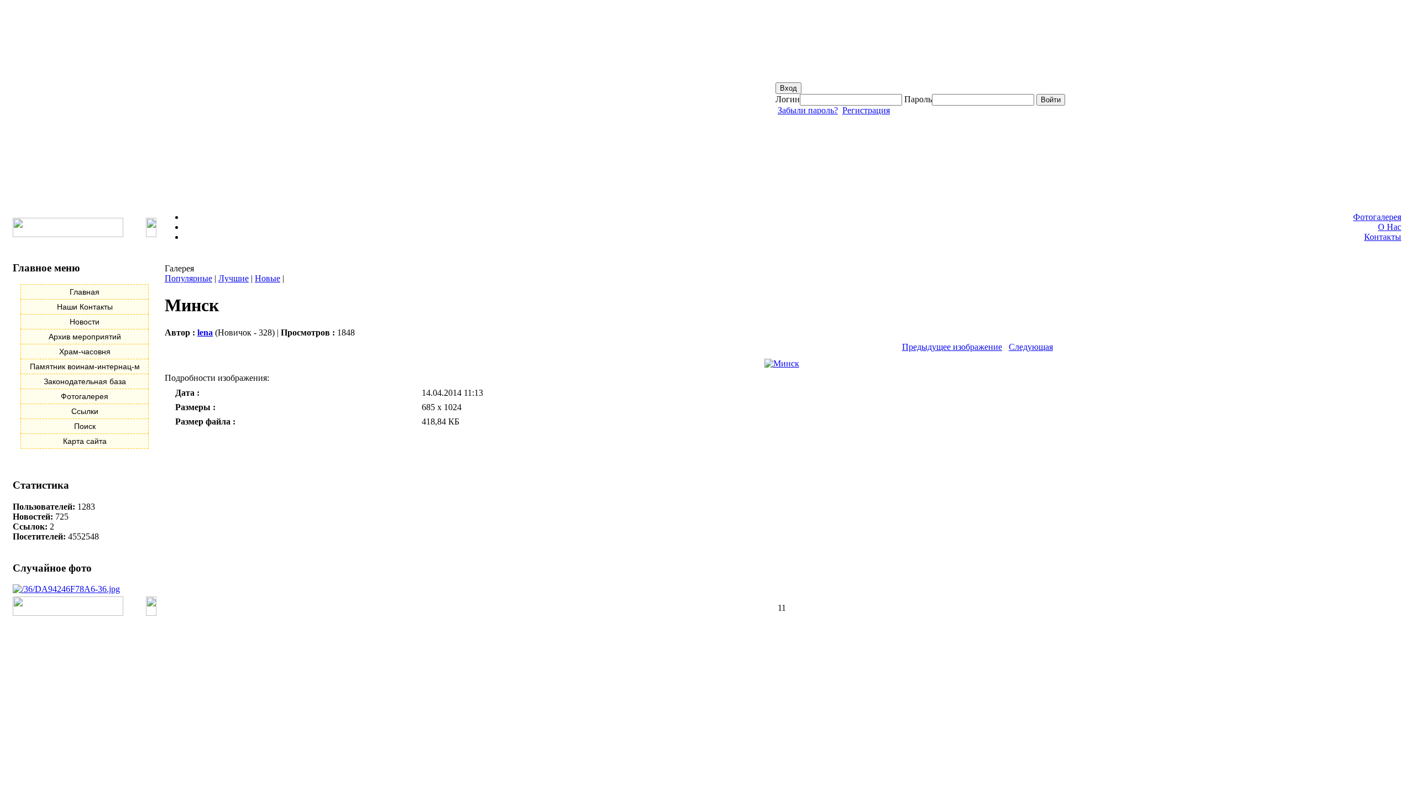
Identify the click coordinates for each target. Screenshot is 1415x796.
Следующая (1031, 347)
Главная (84, 291)
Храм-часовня (85, 351)
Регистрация (866, 110)
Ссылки (84, 411)
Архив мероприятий (85, 336)
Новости (84, 321)
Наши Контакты (85, 306)
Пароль (918, 99)
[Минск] (781, 363)
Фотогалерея (1377, 217)
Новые (267, 278)
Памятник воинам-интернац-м (85, 366)
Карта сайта (85, 441)
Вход (788, 88)
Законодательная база (85, 381)
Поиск (85, 426)
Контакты (1382, 237)
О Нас (1389, 227)
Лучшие (233, 278)
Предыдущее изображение (952, 347)
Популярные (188, 278)
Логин (787, 99)
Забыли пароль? (808, 110)
